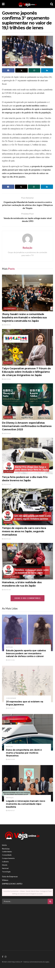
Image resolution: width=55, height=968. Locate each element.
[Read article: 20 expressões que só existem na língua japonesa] (27, 684)
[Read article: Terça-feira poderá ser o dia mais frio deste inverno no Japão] (27, 456)
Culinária (5, 862)
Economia (8, 471)
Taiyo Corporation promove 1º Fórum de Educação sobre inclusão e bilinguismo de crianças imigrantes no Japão (26, 372)
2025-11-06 (11, 660)
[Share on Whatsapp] (34, 70)
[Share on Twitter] (21, 70)
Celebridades (9, 308)
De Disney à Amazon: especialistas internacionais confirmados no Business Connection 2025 (26, 426)
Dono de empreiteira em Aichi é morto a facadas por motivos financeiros (24, 753)
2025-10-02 (7, 379)
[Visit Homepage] (27, 4)
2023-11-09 (11, 759)
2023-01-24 (7, 484)
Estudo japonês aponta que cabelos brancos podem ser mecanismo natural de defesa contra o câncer (26, 653)
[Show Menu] (3, 4)
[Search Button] (51, 4)
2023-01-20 (7, 539)
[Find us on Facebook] (2, 956)
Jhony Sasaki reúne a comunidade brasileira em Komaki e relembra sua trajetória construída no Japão (24, 317)
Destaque (9, 797)
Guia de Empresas (10, 876)
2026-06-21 (7, 325)
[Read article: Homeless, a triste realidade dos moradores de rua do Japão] (27, 561)
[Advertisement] (27, 925)
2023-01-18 (7, 589)
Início (4, 845)
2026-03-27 (11, 810)
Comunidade (11, 698)
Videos (5, 880)
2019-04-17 (11, 708)
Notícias (9, 647)
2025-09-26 (7, 433)
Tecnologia (6, 872)
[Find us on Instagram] (6, 956)
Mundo (4, 865)
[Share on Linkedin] (47, 70)
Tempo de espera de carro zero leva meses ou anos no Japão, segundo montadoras (24, 531)
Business (8, 363)
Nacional (5, 868)
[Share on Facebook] (8, 70)
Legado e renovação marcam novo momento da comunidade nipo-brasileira (25, 804)
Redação (27, 247)
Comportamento (11, 577)
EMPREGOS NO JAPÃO (12, 884)
